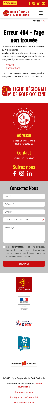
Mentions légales (24, 392)
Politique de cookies (24, 402)
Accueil (10, 65)
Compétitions (13, 68)
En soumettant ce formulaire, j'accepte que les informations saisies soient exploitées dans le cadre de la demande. (25, 252)
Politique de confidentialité (24, 397)
